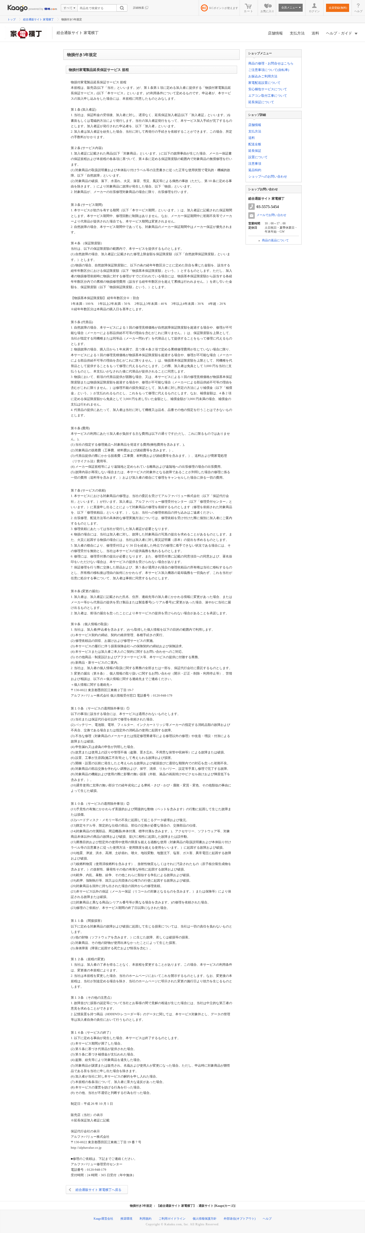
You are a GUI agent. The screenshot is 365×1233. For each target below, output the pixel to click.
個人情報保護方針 (205, 1218)
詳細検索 (138, 7)
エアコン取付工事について (267, 95)
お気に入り (267, 9)
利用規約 (145, 1218)
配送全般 (254, 144)
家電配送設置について (264, 83)
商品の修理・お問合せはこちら (270, 63)
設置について (258, 157)
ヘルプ (358, 11)
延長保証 (254, 151)
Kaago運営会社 (103, 1218)
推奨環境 (126, 1218)
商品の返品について (275, 240)
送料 (315, 33)
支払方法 (297, 33)
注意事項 (254, 163)
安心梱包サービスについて (267, 89)
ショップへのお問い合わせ (267, 176)
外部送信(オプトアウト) (240, 1218)
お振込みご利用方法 (262, 76)
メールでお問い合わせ (271, 215)
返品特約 (254, 170)
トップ (11, 19)
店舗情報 (275, 33)
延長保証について (261, 102)
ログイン (314, 11)
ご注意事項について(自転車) (268, 70)
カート (249, 11)
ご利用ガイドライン (172, 1218)
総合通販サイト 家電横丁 (38, 19)
